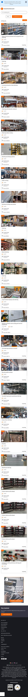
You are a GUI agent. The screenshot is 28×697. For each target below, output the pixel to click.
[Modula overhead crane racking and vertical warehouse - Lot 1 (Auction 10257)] (14, 316)
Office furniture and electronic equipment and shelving (12, 37)
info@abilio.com (8, 667)
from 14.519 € (6, 93)
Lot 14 (3, 526)
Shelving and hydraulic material (9, 109)
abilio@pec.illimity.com (18, 668)
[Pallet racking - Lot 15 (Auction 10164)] (14, 173)
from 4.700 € (6, 45)
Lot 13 (3, 502)
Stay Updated (6, 614)
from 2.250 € (6, 212)
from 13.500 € (6, 451)
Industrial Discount (7, 8)
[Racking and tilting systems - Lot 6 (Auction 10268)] (14, 149)
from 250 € (6, 69)
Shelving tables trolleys (7, 132)
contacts (2, 640)
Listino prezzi (3, 648)
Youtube (6, 659)
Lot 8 (2, 263)
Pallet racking (5, 180)
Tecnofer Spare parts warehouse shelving (11, 396)
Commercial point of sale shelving (10, 85)
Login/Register (17, 16)
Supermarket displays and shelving (10, 299)
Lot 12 (3, 479)
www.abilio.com (9, 668)
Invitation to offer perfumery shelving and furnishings (11, 563)
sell (8, 16)
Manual (2, 637)
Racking (4, 443)
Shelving (4, 61)
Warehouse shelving (6, 467)
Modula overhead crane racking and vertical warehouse (12, 324)
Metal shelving (5, 252)
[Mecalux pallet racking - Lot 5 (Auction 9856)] (14, 365)
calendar (2, 628)
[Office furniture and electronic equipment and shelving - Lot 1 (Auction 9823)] (14, 29)
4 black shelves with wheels (8, 491)
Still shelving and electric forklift (9, 348)
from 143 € (6, 475)
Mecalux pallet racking (7, 372)
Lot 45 (3, 431)
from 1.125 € (6, 117)
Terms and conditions (5, 646)
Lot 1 (2, 23)
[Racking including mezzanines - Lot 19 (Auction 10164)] (14, 197)
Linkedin (4, 659)
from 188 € (6, 428)
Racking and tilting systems (8, 156)
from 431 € (6, 307)
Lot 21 (3, 215)
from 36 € (5, 547)
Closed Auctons (4, 627)
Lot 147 (3, 407)
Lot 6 (2, 144)
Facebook (2, 659)
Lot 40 (3, 120)
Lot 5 (2, 359)
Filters (24, 20)
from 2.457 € (6, 356)
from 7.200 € (6, 380)
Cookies (2, 654)
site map (2, 639)
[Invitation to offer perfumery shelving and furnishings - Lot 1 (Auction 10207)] (14, 555)
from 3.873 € (6, 260)
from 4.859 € (6, 140)
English (16, 663)
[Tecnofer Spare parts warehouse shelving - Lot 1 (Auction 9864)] (14, 389)
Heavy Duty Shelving (7, 419)
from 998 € (6, 236)
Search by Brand (4, 624)
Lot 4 (2, 336)
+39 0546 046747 (18, 667)
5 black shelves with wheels (8, 539)
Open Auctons (3, 625)
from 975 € (6, 164)
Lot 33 (3, 72)
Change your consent (5, 652)
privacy (2, 649)
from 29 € (5, 499)
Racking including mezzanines (9, 204)
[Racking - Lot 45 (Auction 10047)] (14, 436)
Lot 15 (3, 168)
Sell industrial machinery (5, 633)
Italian (12, 663)
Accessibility (3, 651)
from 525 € (6, 188)
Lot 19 (3, 191)
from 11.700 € (6, 404)
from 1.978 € (6, 283)
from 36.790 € (6, 332)
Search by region (4, 622)
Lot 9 (2, 455)
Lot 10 (3, 287)
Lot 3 (2, 48)
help (2, 642)
